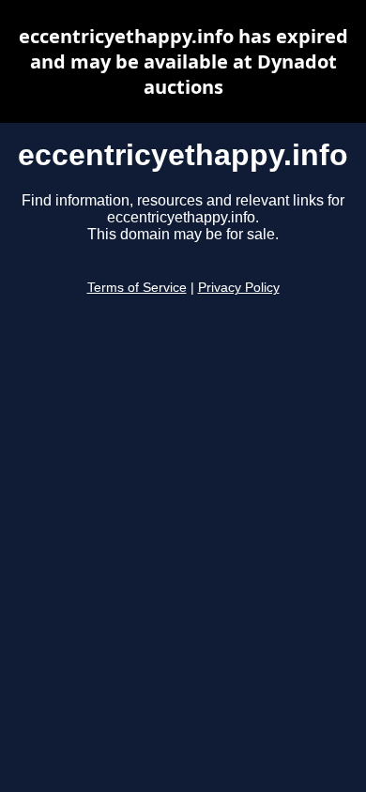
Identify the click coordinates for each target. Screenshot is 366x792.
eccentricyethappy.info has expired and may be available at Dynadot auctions (183, 61)
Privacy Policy (239, 288)
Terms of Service (137, 288)
